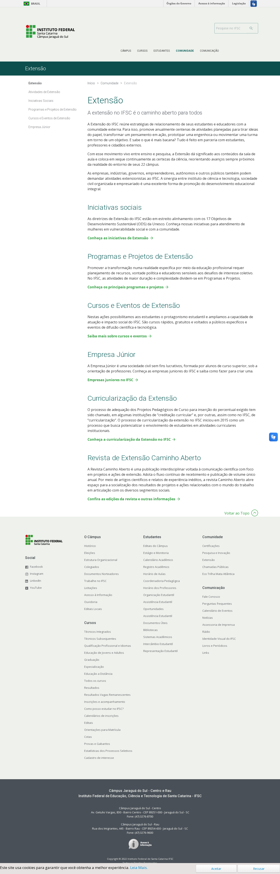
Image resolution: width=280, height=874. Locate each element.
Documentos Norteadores (101, 574)
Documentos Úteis (155, 623)
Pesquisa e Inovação (216, 553)
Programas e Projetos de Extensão (52, 109)
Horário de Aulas (154, 574)
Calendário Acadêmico (158, 560)
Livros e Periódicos (214, 646)
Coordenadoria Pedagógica (161, 581)
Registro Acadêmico (156, 567)
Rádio (206, 632)
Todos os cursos (95, 681)
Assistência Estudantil (157, 602)
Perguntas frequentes (217, 604)
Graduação (91, 660)
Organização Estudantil (158, 595)
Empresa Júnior (39, 127)
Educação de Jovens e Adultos (104, 653)
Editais (88, 723)
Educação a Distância (98, 674)
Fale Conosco (211, 597)
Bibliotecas (150, 630)
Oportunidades (153, 609)
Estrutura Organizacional (100, 560)
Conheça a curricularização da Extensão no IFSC (129, 439)
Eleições (89, 553)
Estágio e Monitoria (156, 553)
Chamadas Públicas (215, 567)
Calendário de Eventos (217, 611)
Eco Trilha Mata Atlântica (218, 574)
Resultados (91, 688)
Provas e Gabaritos (97, 744)
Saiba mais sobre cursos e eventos (117, 336)
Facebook (36, 567)
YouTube (36, 588)
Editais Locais (93, 609)
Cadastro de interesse (99, 758)
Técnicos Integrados (97, 632)
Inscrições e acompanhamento (104, 702)
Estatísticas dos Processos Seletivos (108, 751)
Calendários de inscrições (101, 716)
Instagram (36, 574)
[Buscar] (251, 28)
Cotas (88, 737)
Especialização (94, 667)
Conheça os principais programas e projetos (126, 287)
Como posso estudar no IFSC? (104, 709)
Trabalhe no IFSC (95, 581)
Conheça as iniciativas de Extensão (118, 238)
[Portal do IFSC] (50, 31)
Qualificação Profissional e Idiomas (107, 646)
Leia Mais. (139, 867)
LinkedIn (35, 581)
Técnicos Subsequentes (100, 639)
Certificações (211, 546)
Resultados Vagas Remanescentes (107, 695)
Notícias (207, 618)
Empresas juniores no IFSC (110, 379)
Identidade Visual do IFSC (219, 639)
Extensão (208, 560)
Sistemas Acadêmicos (157, 637)
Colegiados (91, 567)
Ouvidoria (90, 602)
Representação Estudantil (160, 651)
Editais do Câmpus (155, 546)
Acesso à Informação (98, 595)
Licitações (90, 588)
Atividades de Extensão (44, 92)
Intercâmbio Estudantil (158, 644)
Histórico (90, 546)
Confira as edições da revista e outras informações (131, 499)
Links (205, 653)
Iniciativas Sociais (40, 100)
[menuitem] (126, 50)
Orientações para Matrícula (102, 730)
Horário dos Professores (159, 588)
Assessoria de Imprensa (218, 625)
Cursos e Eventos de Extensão (49, 118)
